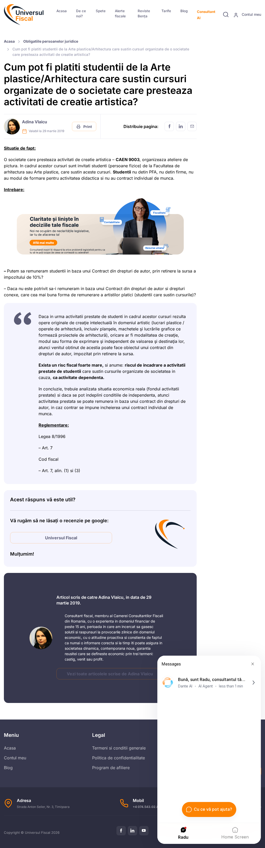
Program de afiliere (111, 767)
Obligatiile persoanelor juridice (50, 41)
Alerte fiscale (120, 13)
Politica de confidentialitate (118, 757)
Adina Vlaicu (34, 121)
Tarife (166, 11)
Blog (184, 11)
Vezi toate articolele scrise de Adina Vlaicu (110, 673)
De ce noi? (81, 13)
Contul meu (251, 14)
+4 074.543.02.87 (146, 807)
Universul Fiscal (61, 537)
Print (87, 126)
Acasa (61, 11)
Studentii (122, 172)
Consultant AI (206, 15)
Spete (101, 11)
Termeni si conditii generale (119, 748)
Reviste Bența (144, 13)
